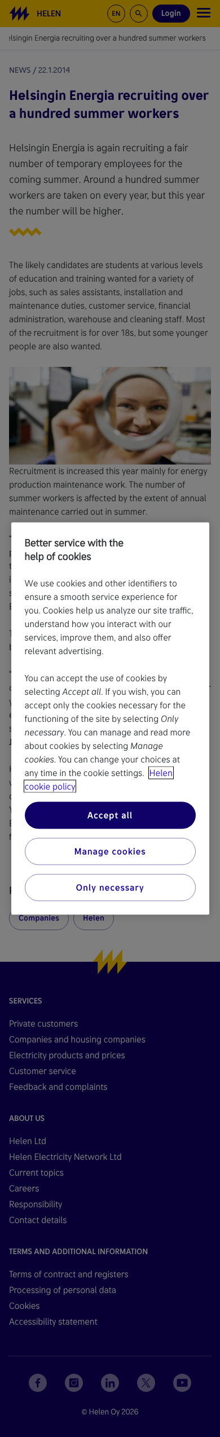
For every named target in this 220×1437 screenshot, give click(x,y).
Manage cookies (110, 851)
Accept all (110, 815)
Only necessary (110, 887)
